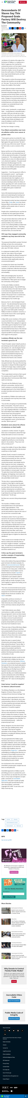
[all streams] (26, 1096)
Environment (10, 825)
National (19, 825)
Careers (4, 1044)
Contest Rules (6, 1066)
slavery (16, 819)
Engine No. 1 (14, 750)
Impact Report (6, 1079)
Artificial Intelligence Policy (9, 1057)
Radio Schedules (6, 1041)
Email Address (6, 891)
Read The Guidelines (14, 1000)
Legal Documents (7, 1051)
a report (18, 572)
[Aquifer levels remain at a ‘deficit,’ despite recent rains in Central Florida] (6, 910)
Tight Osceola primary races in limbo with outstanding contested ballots (18, 935)
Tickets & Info (14, 872)
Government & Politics (17, 931)
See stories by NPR (6, 840)
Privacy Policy (6, 1063)
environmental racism (13, 565)
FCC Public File (6, 1069)
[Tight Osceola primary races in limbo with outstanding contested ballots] (6, 934)
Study (10, 202)
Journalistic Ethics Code (14, 996)
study (17, 202)
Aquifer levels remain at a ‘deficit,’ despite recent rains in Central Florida (18, 911)
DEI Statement (6, 1060)
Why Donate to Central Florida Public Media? (14, 969)
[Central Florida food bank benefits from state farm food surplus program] (6, 956)
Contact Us (5, 1048)
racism (8, 819)
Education (13, 919)
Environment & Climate (17, 908)
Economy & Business (16, 942)
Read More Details (14, 1018)
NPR (3, 836)
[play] (2, 1096)
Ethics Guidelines (6, 1054)
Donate (23, 2)
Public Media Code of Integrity (14, 1013)
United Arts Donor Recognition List (10, 1076)
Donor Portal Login (7, 1072)
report (3, 595)
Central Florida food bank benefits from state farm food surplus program (18, 957)
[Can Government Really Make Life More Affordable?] (6, 945)
